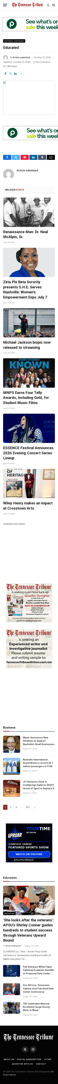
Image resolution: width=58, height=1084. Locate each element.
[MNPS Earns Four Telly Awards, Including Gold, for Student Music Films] (29, 373)
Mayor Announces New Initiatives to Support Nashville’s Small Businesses (38, 741)
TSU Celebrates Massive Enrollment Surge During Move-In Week (36, 1007)
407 (28, 807)
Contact (41, 1064)
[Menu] (5, 5)
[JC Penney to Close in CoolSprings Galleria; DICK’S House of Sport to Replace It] (11, 788)
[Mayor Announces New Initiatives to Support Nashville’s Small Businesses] (11, 744)
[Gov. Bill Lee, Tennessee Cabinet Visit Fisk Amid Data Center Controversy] (11, 989)
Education (9, 913)
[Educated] (29, 98)
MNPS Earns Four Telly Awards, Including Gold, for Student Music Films (26, 397)
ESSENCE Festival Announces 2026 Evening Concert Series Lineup (28, 453)
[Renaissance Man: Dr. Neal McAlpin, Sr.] (29, 212)
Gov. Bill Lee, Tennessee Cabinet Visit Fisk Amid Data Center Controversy (38, 988)
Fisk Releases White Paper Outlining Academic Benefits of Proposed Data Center (38, 970)
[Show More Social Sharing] (21, 73)
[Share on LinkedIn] (15, 73)
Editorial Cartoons (14, 41)
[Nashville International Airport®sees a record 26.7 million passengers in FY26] (11, 766)
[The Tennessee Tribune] (28, 5)
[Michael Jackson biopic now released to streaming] (29, 322)
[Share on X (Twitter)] (10, 73)
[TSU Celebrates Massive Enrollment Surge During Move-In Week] (11, 1008)
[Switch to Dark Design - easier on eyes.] (48, 5)
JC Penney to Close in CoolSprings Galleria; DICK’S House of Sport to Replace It (38, 785)
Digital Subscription (29, 1059)
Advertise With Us (22, 1064)
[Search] (53, 5)
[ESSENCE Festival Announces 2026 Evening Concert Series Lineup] (29, 428)
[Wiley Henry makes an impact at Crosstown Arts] (29, 483)
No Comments (43, 62)
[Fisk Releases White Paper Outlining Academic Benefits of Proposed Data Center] (11, 971)
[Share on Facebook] (5, 73)
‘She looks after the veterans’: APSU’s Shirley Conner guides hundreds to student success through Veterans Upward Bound (28, 930)
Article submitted (21, 57)
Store (47, 1059)
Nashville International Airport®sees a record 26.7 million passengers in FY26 (38, 763)
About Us (9, 1059)
